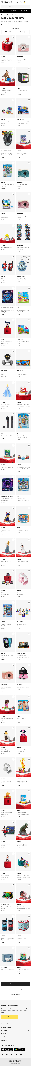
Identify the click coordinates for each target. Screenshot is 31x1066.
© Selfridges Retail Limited (15, 1063)
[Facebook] (2, 1055)
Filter (6, 32)
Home (3, 15)
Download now (25, 10)
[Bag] (24, 2)
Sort (21, 32)
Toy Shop (15, 15)
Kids (8, 15)
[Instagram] (7, 1055)
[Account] (17, 2)
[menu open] (28, 2)
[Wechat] (16, 1055)
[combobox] (17, 7)
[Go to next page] (28, 990)
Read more (4, 25)
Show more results (15, 984)
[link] (7, 59)
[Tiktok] (12, 1055)
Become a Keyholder (8, 1017)
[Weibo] (21, 1055)
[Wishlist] (20, 2)
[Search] (3, 6)
